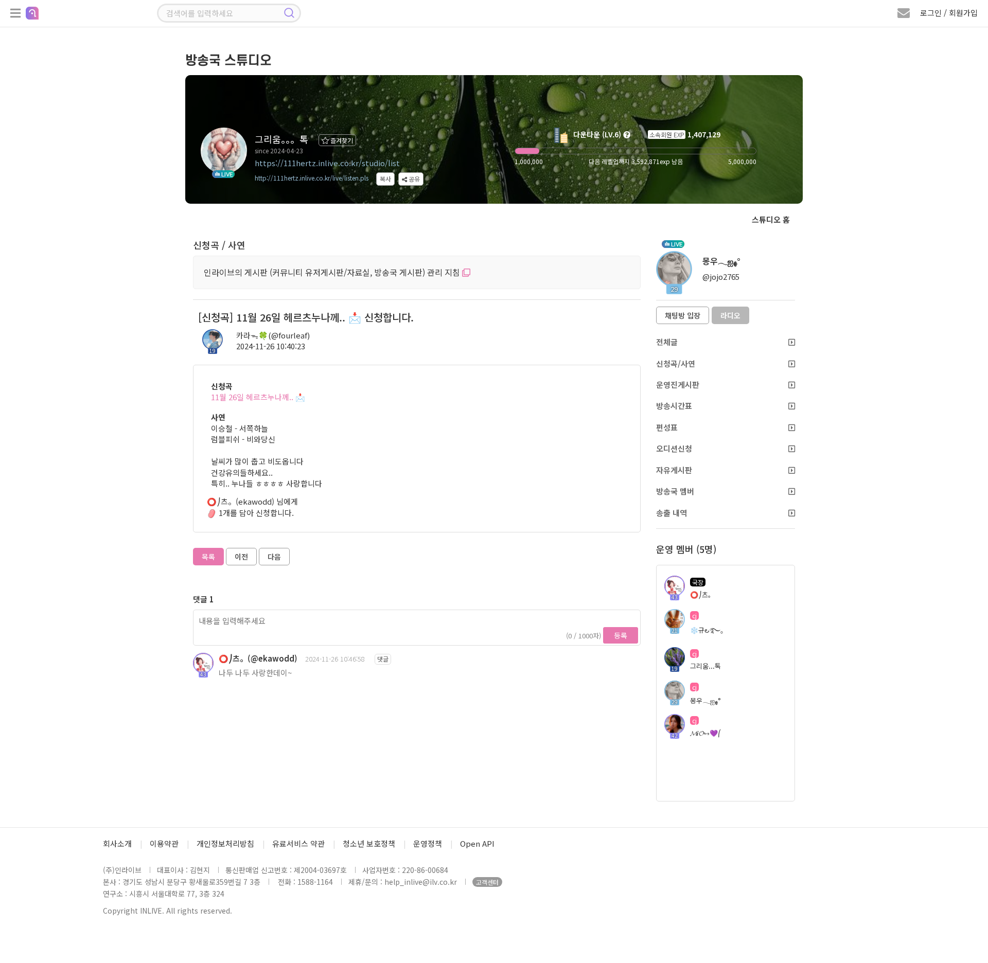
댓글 (383, 658)
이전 (241, 556)
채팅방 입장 (682, 315)
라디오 (730, 315)
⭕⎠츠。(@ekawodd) (258, 658)
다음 (274, 556)
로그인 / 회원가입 (949, 12)
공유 (413, 178)
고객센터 (487, 882)
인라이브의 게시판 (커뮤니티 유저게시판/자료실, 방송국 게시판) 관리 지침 (333, 272)
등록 (620, 635)
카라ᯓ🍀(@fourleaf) (273, 335)
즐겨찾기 (341, 140)
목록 (208, 556)
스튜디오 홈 (771, 219)
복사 (385, 178)
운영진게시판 (677, 384)
